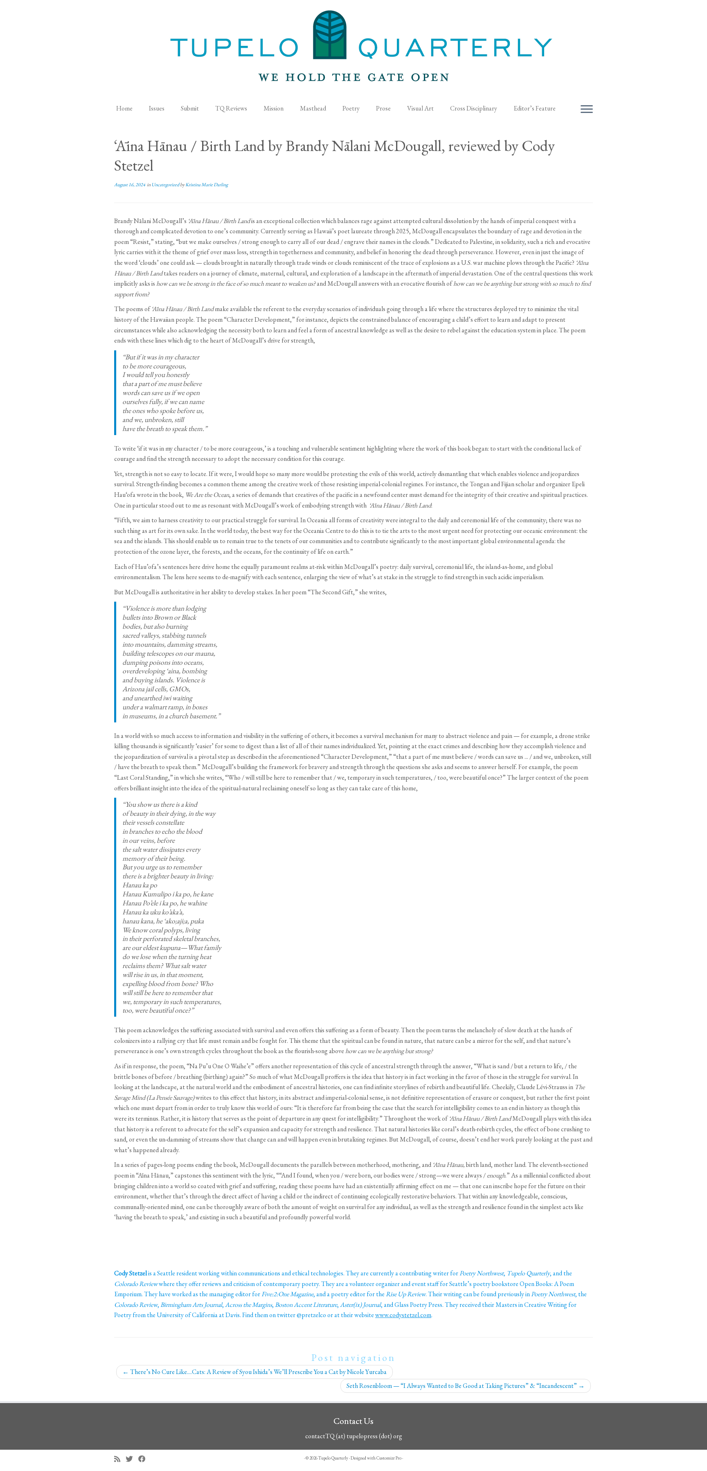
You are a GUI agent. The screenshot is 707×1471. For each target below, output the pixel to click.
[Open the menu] (587, 110)
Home (124, 108)
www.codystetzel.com (403, 1315)
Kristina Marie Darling (206, 184)
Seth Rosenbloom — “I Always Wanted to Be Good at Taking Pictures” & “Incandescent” (466, 1385)
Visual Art (420, 108)
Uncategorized (165, 184)
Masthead (313, 108)
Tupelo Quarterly (333, 1458)
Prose (383, 108)
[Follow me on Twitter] (132, 1459)
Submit (190, 108)
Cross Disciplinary (473, 108)
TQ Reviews (231, 108)
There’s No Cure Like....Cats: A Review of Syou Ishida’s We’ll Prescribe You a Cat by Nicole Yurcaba (254, 1371)
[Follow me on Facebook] (144, 1459)
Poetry (351, 108)
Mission (273, 108)
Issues (156, 108)
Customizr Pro (388, 1458)
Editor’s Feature (534, 108)
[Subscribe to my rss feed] (120, 1459)
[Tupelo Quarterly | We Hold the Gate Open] (353, 49)
